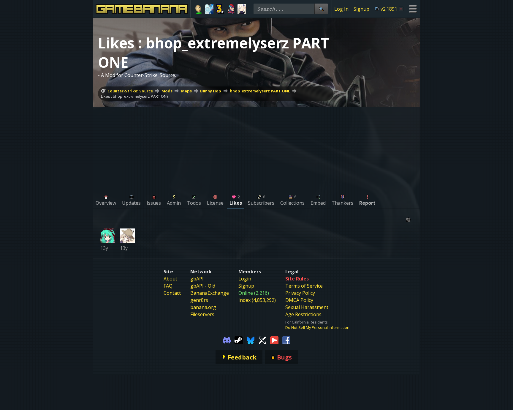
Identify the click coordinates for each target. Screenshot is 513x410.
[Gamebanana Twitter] (262, 339)
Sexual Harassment (306, 307)
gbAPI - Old (202, 286)
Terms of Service (304, 286)
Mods (167, 91)
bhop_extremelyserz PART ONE (260, 91)
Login (244, 278)
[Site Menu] (413, 9)
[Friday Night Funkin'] (231, 9)
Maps (186, 91)
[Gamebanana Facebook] (286, 339)
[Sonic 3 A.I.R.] (220, 9)
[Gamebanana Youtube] (274, 339)
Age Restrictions (303, 314)
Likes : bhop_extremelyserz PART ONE (135, 96)
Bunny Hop (210, 91)
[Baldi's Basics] (198, 9)
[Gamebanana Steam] (238, 339)
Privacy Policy (300, 293)
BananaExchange (209, 293)
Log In (341, 9)
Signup (361, 9)
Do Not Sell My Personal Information (317, 327)
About (170, 278)
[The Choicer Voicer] (209, 9)
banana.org (203, 307)
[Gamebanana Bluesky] (250, 339)
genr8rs (199, 300)
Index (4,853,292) (257, 300)
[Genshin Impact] (241, 9)
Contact (172, 293)
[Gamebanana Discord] (227, 339)
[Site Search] (321, 9)
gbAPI (197, 278)
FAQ (168, 286)
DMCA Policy (299, 300)
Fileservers (202, 314)
